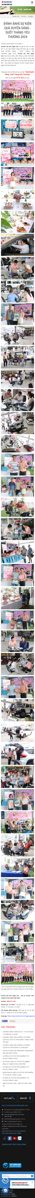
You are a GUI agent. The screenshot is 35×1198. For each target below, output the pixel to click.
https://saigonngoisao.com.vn (13, 1121)
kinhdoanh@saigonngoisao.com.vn (14, 1119)
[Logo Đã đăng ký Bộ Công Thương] (11, 1165)
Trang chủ (15, 16)
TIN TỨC (23, 16)
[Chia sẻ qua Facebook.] (5, 1021)
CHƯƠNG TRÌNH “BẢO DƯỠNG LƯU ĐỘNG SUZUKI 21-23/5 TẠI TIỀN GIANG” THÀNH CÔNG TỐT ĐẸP (18, 1039)
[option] (21, 1184)
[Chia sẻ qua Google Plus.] (13, 1021)
